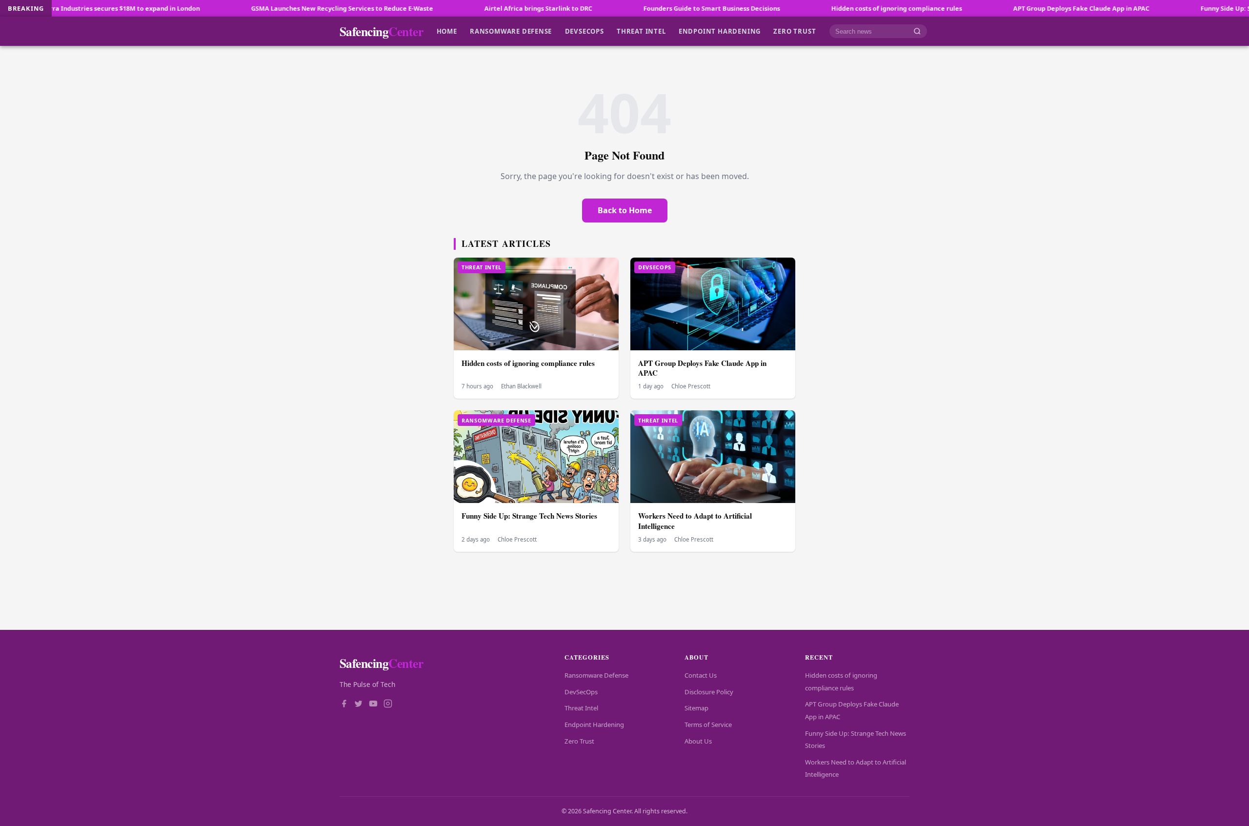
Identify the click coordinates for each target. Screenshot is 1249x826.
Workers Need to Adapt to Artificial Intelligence (695, 520)
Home (447, 31)
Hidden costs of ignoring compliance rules (851, 8)
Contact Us (701, 675)
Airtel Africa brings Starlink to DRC (493, 8)
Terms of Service (708, 724)
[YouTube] (373, 704)
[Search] (917, 31)
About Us (698, 741)
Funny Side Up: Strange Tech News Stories (529, 515)
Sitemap (696, 708)
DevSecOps (584, 31)
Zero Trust (794, 31)
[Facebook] (344, 704)
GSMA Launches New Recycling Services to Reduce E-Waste (297, 8)
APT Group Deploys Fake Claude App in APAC (1036, 8)
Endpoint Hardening (720, 31)
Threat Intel (641, 31)
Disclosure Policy (709, 691)
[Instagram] (387, 704)
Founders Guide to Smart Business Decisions (667, 8)
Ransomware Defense (511, 31)
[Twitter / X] (358, 704)
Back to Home (625, 210)
